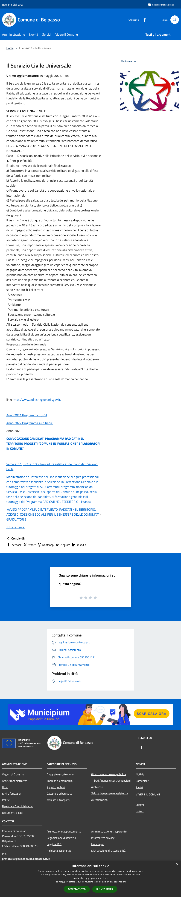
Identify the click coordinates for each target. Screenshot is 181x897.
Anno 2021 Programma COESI (26, 415)
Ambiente (97, 787)
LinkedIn (81, 545)
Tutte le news (15, 527)
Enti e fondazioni (12, 793)
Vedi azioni (127, 61)
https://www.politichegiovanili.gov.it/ (37, 399)
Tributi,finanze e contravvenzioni (111, 780)
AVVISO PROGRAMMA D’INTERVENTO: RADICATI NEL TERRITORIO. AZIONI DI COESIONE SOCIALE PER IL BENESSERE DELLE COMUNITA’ (52, 512)
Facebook (16, 545)
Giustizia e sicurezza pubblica (108, 774)
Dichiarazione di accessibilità (108, 850)
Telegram (64, 545)
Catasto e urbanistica (59, 793)
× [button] (177, 864)
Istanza (85, 501)
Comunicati (142, 781)
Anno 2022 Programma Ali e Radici (29, 423)
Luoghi (140, 805)
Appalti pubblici (56, 787)
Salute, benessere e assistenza (109, 793)
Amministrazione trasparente (109, 831)
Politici (6, 800)
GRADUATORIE (16, 519)
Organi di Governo (13, 774)
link (124, 881)
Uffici (5, 787)
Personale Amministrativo (17, 806)
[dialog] (90, 879)
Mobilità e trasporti (58, 800)
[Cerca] (174, 19)
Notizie (140, 774)
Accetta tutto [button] (77, 889)
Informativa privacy (103, 838)
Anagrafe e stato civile (60, 774)
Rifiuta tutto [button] (104, 888)
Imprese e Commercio (59, 781)
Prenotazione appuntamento (64, 831)
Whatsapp (48, 545)
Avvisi (139, 787)
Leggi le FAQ (54, 844)
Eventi (140, 811)
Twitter (31, 545)
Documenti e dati (12, 813)
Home (9, 48)
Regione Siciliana (12, 4)
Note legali (97, 844)
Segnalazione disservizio (61, 838)
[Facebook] (143, 19)
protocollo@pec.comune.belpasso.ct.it (26, 859)
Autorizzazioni (99, 800)
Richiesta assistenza (59, 850)
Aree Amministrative (14, 781)
